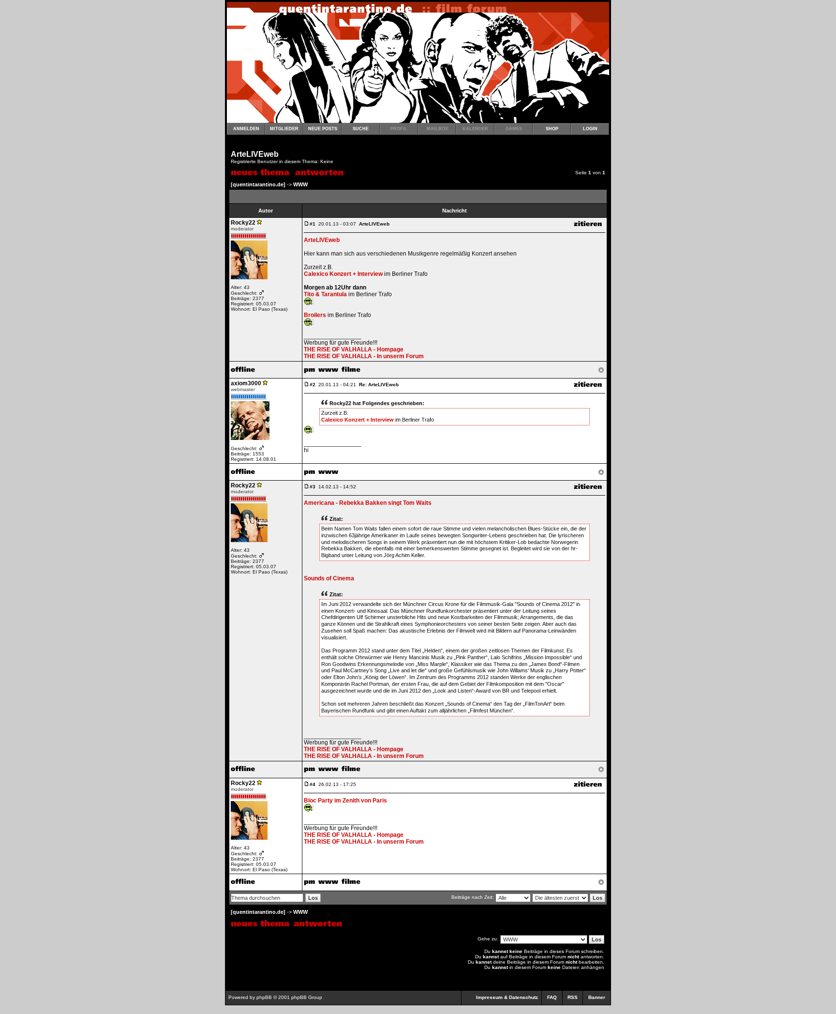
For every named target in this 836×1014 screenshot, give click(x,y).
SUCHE (361, 128)
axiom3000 (246, 383)
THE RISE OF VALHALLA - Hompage (353, 349)
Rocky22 (243, 222)
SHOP (552, 128)
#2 (312, 384)
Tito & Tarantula (325, 294)
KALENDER (475, 128)
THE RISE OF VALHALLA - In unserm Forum (364, 356)
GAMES (514, 128)
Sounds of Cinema (329, 578)
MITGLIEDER (284, 128)
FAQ (552, 997)
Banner (596, 997)
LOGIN (590, 128)
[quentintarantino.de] (258, 184)
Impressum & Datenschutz (507, 997)
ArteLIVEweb (255, 154)
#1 (312, 224)
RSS (572, 997)
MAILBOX (437, 128)
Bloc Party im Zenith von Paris (345, 800)
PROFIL (398, 128)
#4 (312, 784)
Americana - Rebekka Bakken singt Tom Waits (368, 502)
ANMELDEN (246, 128)
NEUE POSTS (322, 128)
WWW (300, 184)
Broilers (315, 315)
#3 (312, 486)
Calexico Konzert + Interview (343, 274)
